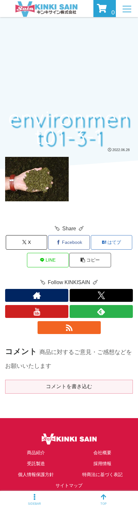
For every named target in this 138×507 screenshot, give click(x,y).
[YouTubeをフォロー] (36, 311)
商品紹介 (36, 452)
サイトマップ (69, 485)
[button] (90, 260)
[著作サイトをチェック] (36, 295)
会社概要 (102, 452)
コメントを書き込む (69, 386)
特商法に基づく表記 (102, 474)
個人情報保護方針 (36, 474)
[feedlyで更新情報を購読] (101, 311)
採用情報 (102, 463)
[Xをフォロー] (101, 295)
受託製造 (36, 463)
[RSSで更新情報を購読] (69, 327)
